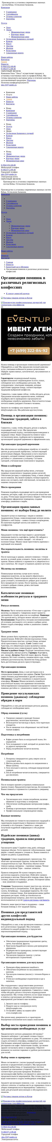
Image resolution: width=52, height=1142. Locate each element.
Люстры (9, 46)
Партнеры (31, 80)
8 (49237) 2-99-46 (8, 69)
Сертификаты (12, 14)
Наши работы (7, 57)
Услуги (4, 23)
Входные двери (17, 34)
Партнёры (10, 19)
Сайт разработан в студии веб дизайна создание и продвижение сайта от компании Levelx (22, 1123)
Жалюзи (9, 48)
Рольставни (11, 50)
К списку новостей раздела (17, 293)
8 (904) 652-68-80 (8, 66)
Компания (5, 7)
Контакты (5, 59)
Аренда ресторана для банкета (36, 900)
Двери (8, 30)
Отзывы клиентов (14, 16)
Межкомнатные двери (20, 32)
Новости (4, 64)
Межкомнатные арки (20, 37)
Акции (4, 62)
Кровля (9, 41)
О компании (11, 12)
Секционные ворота (14, 53)
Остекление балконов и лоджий (20, 39)
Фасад (8, 44)
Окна (8, 27)
